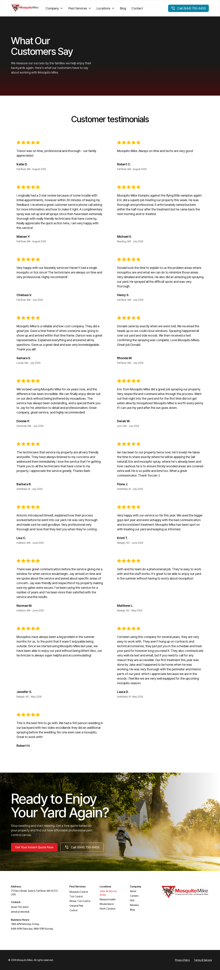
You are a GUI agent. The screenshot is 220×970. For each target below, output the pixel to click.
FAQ (132, 900)
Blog (123, 8)
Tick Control (76, 896)
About (133, 891)
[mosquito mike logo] (25, 8)
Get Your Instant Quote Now (34, 847)
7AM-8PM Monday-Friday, (25, 924)
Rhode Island (107, 903)
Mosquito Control (78, 891)
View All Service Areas (108, 893)
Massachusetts (108, 899)
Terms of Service (203, 960)
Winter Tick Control (79, 901)
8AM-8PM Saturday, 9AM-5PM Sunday (32, 928)
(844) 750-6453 (20, 907)
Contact (137, 8)
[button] (54, 8)
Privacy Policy (182, 960)
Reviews (134, 905)
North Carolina (107, 908)
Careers (134, 895)
